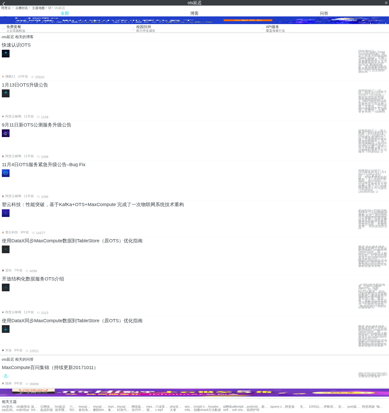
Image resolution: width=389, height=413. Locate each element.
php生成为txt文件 (177, 406)
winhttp (189, 406)
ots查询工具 (9, 406)
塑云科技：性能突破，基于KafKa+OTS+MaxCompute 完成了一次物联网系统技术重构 (93, 204)
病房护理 (253, 410)
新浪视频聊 (265, 406)
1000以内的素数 (316, 406)
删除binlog (100, 410)
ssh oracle (239, 410)
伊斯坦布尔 (331, 406)
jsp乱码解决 (9, 410)
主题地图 (38, 8)
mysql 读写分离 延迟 (112, 406)
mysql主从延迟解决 (86, 406)
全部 (65, 13)
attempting (239, 406)
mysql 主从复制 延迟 (100, 406)
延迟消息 (35, 406)
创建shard (201, 410)
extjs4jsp (22, 410)
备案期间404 (112, 410)
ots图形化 (23, 406)
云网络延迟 (47, 406)
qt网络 (227, 406)
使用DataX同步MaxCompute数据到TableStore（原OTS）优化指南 (72, 240)
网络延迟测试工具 (139, 406)
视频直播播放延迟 (150, 410)
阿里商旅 (368, 406)
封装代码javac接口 (124, 410)
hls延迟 (60, 406)
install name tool (201, 406)
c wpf (159, 410)
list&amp (35, 410)
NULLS (74, 410)
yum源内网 (354, 406)
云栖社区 (21, 8)
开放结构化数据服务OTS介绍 (33, 279)
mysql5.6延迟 (150, 406)
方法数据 (214, 410)
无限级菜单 (304, 406)
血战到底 (46, 410)
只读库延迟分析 (74, 406)
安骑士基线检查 (342, 406)
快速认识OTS (16, 45)
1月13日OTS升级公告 (25, 85)
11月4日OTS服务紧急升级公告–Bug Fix (43, 164)
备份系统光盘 (86, 410)
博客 (194, 13)
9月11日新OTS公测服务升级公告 (36, 125)
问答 (324, 13)
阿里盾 (290, 406)
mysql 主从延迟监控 (124, 406)
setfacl (227, 410)
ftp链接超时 (381, 406)
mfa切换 (189, 410)
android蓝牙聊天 (254, 406)
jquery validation (277, 406)
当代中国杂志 (139, 410)
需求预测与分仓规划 (62, 410)
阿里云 (6, 8)
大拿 (173, 410)
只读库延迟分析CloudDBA (162, 406)
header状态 (215, 406)
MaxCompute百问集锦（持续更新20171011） (50, 367)
